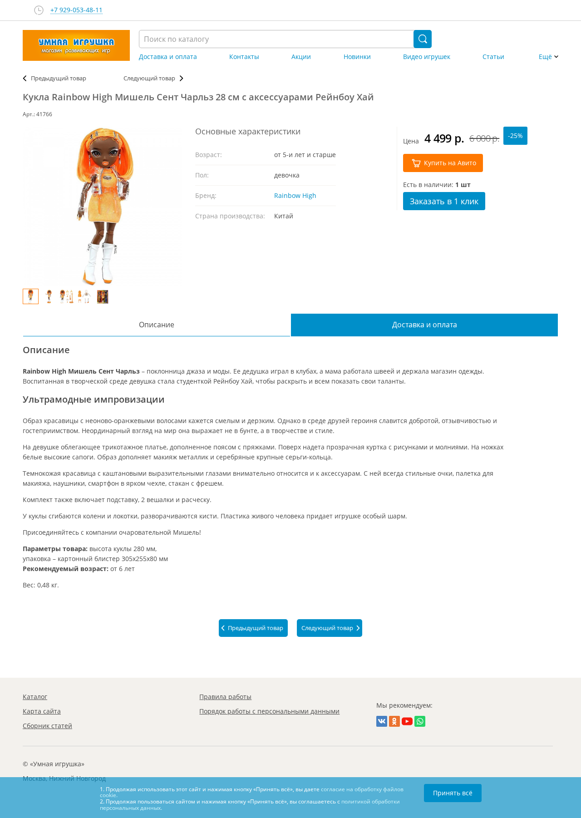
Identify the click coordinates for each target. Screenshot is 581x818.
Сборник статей (47, 725)
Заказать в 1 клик (444, 201)
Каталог (35, 696)
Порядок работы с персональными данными (269, 711)
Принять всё (453, 792)
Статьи (493, 56)
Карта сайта (42, 711)
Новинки (357, 56)
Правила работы (225, 696)
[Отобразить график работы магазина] (39, 10)
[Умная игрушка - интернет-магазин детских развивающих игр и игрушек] (76, 45)
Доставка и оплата (168, 56)
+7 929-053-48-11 (76, 10)
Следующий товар (149, 78)
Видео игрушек (426, 56)
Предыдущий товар (58, 78)
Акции (301, 56)
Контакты (244, 56)
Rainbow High (295, 195)
